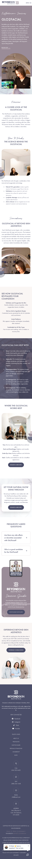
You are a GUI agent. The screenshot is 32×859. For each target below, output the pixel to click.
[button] (28, 2)
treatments (16, 741)
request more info (16, 465)
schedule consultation (16, 650)
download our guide (16, 612)
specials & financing (16, 748)
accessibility (22, 831)
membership (16, 752)
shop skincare (16, 745)
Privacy (8, 831)
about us (16, 738)
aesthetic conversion (19, 833)
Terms (14, 831)
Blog (16, 755)
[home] (14, 3)
